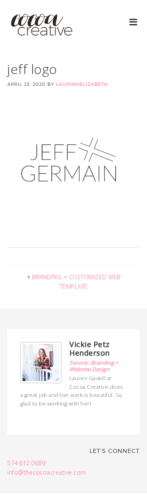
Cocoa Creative (41, 32)
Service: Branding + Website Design (94, 366)
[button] (133, 21)
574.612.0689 (26, 463)
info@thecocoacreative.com (46, 472)
